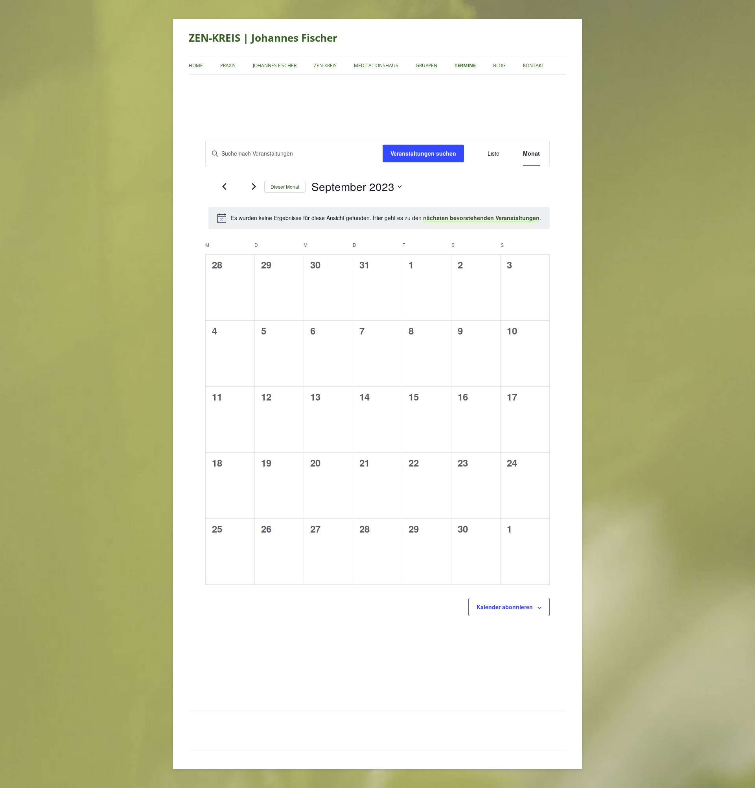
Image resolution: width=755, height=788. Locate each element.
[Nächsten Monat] (253, 186)
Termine (465, 65)
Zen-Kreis (325, 65)
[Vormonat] (224, 186)
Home (196, 65)
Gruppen (426, 65)
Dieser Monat (285, 186)
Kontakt (533, 65)
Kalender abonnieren (505, 607)
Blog (499, 65)
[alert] (379, 218)
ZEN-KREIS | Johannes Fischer (263, 38)
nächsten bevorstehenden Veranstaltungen (481, 218)
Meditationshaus (376, 65)
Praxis (228, 65)
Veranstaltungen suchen (423, 153)
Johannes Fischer (274, 65)
